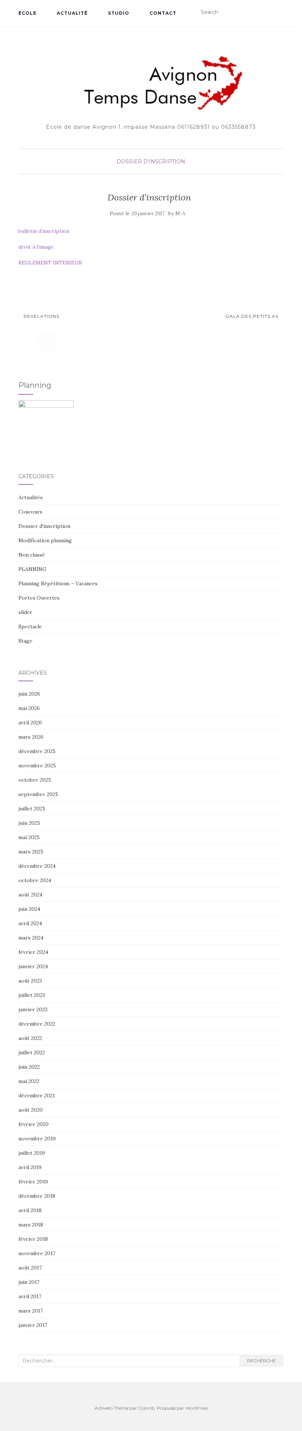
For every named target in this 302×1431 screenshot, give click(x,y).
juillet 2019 (31, 1153)
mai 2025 (29, 837)
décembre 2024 (37, 866)
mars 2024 (30, 937)
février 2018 (33, 1239)
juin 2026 (29, 693)
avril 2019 (30, 1167)
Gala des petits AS (252, 316)
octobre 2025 (34, 780)
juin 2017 (28, 1282)
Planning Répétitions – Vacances (58, 583)
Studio (118, 13)
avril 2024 (30, 923)
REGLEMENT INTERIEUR (50, 262)
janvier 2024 (33, 966)
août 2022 (30, 1038)
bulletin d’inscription (43, 231)
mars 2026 (30, 737)
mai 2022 (28, 1081)
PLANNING (32, 569)
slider (25, 612)
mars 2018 (30, 1224)
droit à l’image (36, 247)
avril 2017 (29, 1296)
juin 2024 (29, 909)
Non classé (31, 554)
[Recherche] (279, 12)
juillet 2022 (31, 1052)
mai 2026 (29, 708)
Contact (163, 13)
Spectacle (30, 626)
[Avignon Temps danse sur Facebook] (26, 342)
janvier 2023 (33, 1009)
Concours (30, 511)
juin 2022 (29, 1067)
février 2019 (33, 1181)
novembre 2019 (37, 1138)
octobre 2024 (34, 880)
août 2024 (30, 894)
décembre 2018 (36, 1196)
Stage (25, 641)
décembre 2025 (37, 751)
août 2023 (30, 980)
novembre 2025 (37, 765)
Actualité (72, 13)
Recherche (261, 1360)
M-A (180, 213)
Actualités (30, 497)
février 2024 (33, 952)
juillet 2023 (31, 995)
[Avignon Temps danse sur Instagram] (46, 342)
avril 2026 (30, 722)
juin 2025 (29, 823)
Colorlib (146, 1408)
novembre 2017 (36, 1253)
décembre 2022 (36, 1023)
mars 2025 (30, 851)
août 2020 (30, 1110)
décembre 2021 (36, 1095)
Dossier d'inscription (151, 161)
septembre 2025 (38, 794)
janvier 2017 (32, 1325)
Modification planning (45, 540)
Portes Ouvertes (39, 597)
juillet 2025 (31, 808)
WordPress (196, 1408)
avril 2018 (30, 1210)
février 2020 (33, 1124)
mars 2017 (30, 1310)
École (27, 13)
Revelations (40, 316)
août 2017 (30, 1267)
